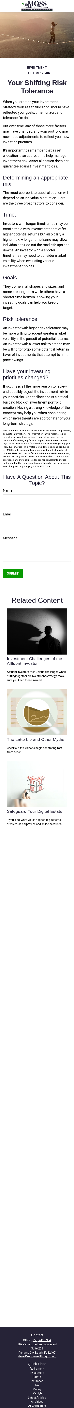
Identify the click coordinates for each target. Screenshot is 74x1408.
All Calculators (37, 1405)
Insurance (37, 1381)
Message (10, 538)
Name (7, 490)
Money (37, 1389)
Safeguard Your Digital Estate (34, 811)
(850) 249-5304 (41, 1340)
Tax (37, 1385)
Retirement (37, 1368)
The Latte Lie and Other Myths (35, 739)
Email (7, 514)
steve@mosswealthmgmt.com (37, 1356)
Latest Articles (37, 1397)
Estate (37, 1376)
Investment (37, 1372)
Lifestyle (37, 1393)
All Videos (37, 1401)
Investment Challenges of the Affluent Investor (34, 661)
